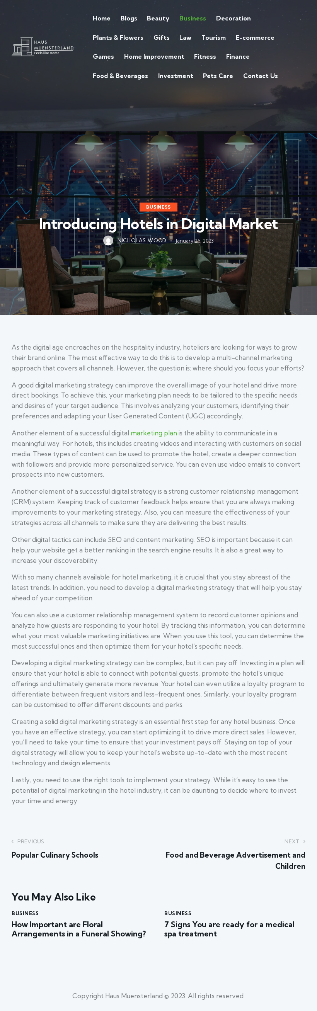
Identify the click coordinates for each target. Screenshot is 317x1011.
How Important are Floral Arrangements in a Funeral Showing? (79, 929)
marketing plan (154, 433)
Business (158, 207)
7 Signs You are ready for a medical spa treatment (229, 929)
